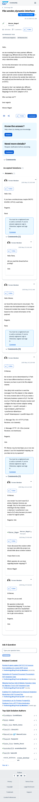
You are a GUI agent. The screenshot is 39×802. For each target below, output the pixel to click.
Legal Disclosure (29, 787)
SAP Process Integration (9, 37)
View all (4, 765)
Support (29, 792)
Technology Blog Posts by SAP (14, 688)
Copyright (10, 787)
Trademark (9, 792)
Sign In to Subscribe (26, 14)
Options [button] (35, 15)
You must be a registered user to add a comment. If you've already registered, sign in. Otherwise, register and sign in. (19, 224)
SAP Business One (22, 37)
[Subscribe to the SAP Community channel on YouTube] (21, 775)
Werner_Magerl (13, 23)
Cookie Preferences (10, 797)
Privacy (10, 781)
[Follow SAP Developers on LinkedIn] (24, 775)
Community (13, 3)
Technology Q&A (8, 7)
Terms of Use (29, 781)
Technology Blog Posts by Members (16, 670)
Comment (32, 116)
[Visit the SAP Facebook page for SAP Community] (14, 775)
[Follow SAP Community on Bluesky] (18, 775)
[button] (24, 29)
